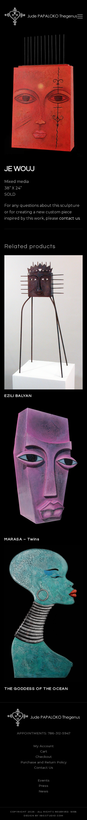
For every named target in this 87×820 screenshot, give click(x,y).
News (43, 791)
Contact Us (43, 767)
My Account (43, 746)
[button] (80, 16)
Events (44, 780)
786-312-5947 (59, 733)
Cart (43, 751)
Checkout (44, 757)
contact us (69, 218)
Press (43, 786)
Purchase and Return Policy (44, 762)
